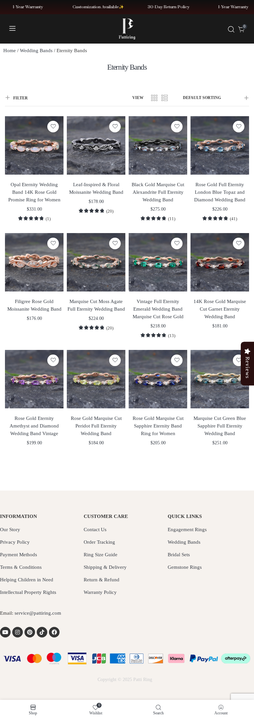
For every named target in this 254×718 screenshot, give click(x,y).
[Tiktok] (42, 632)
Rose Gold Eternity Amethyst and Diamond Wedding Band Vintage (34, 426)
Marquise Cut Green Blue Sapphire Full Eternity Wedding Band (219, 426)
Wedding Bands (36, 50)
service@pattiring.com (38, 613)
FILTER (20, 98)
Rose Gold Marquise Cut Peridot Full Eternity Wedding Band (96, 426)
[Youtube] (5, 632)
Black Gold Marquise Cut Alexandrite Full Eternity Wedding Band (158, 192)
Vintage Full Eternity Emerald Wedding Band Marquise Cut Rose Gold (158, 309)
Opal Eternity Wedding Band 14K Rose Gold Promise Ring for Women (34, 192)
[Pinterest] (29, 632)
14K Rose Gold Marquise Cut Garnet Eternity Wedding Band (219, 309)
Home (9, 50)
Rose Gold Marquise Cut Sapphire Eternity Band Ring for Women (158, 426)
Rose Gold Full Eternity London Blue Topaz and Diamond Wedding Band (219, 192)
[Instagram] (17, 632)
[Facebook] (54, 632)
